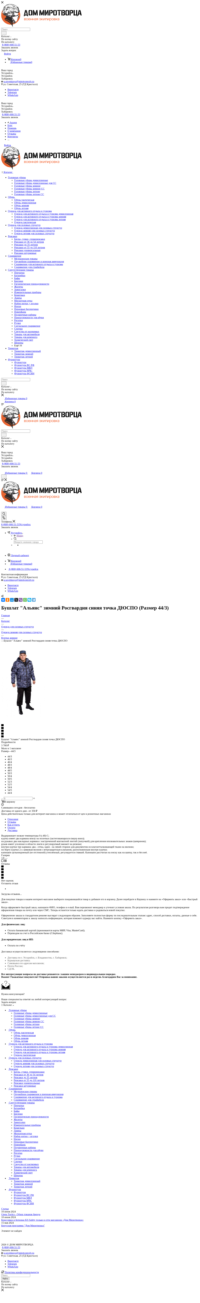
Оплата (11, 827)
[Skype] (29, 600)
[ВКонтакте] (3, 600)
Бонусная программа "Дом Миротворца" (23, 1225)
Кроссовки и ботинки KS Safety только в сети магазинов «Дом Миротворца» (42, 1220)
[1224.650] (23, 717)
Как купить (14, 824)
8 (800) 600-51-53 (11, 44)
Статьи (5, 1208)
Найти (5, 1278)
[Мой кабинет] (2, 470)
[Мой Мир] (12, 600)
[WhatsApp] (25, 600)
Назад (20, 535)
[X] (16, 600)
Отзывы (12, 822)
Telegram (12, 92)
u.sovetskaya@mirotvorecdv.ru (19, 81)
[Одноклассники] (7, 600)
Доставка (12, 830)
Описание (13, 819)
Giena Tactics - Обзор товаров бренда (20, 1214)
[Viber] (20, 600)
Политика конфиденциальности (22, 1272)
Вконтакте (13, 89)
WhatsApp (13, 95)
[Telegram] (34, 600)
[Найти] (3, 33)
